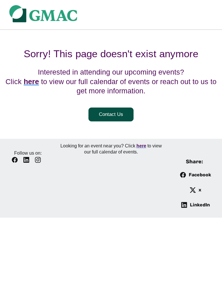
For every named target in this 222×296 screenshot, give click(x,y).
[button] (16, 161)
